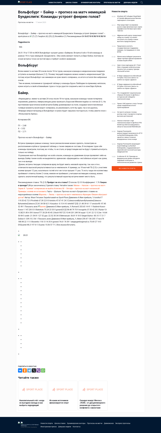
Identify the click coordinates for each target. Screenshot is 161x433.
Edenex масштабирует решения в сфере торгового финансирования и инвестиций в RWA (129, 58)
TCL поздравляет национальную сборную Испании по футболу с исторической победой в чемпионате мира (129, 96)
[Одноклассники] (25, 370)
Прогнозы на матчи (112, 2)
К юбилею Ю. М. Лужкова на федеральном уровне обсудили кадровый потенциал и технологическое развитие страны (129, 159)
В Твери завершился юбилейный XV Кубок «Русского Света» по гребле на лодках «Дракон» (129, 78)
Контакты (76, 427)
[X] (34, 370)
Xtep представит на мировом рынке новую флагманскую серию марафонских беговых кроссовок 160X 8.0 (129, 28)
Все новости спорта (127, 168)
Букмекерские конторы (90, 2)
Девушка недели (130, 2)
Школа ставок (71, 2)
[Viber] (38, 370)
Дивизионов (109, 423)
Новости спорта (55, 2)
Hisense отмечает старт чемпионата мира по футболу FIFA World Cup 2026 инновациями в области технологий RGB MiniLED (129, 124)
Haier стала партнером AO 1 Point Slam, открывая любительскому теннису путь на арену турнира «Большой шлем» (129, 68)
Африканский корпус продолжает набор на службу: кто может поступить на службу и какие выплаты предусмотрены (129, 38)
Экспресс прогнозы (122, 423)
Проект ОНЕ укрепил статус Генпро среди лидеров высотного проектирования (129, 105)
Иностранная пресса (49, 427)
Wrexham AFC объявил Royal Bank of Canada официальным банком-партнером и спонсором (129, 18)
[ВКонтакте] (20, 370)
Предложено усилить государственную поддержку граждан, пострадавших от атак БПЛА (128, 49)
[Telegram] (29, 370)
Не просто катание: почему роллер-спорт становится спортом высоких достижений (129, 114)
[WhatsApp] (43, 370)
